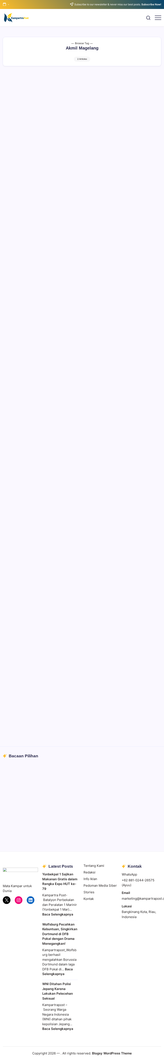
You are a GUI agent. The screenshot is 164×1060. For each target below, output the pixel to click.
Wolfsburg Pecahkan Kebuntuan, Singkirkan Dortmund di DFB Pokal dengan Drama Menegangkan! (59, 934)
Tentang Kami (93, 866)
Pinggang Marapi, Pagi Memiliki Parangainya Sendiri (55, 825)
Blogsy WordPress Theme (112, 1053)
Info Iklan (90, 879)
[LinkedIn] (30, 900)
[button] (148, 17)
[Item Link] (82, 798)
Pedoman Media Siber (100, 885)
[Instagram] (18, 900)
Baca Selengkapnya (57, 914)
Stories (88, 892)
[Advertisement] (82, 104)
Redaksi (89, 872)
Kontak (88, 899)
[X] (6, 900)
